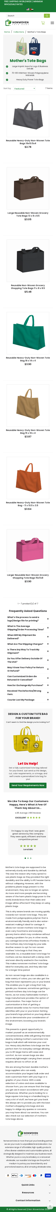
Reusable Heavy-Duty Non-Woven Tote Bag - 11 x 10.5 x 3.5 (28, 504)
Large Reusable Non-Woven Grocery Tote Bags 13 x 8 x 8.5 (28, 214)
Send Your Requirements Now (28, 785)
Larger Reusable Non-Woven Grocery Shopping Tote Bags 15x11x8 (28, 576)
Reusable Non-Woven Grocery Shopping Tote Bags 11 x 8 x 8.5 (28, 287)
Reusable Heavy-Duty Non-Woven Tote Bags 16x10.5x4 (28, 142)
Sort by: (7, 88)
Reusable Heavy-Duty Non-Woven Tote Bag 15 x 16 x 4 (28, 432)
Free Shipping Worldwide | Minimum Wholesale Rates (23, 3)
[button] (25, 858)
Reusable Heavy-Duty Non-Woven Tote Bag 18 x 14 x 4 (28, 359)
